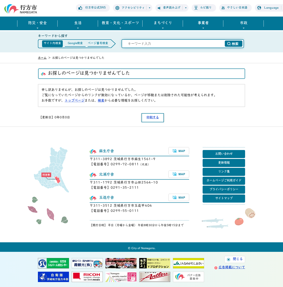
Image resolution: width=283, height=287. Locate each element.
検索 (101, 100)
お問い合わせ (224, 154)
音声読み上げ (171, 7)
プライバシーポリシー (223, 189)
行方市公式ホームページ (20, 8)
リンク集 (224, 171)
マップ (178, 151)
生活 (78, 23)
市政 (243, 23)
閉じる (238, 259)
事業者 (203, 23)
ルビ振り (206, 7)
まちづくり (163, 23)
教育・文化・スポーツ (120, 23)
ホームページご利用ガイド (224, 180)
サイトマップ (224, 198)
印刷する (152, 117)
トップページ (75, 100)
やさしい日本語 (237, 7)
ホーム (42, 58)
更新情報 (224, 163)
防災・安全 (37, 23)
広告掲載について (232, 267)
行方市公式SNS (95, 7)
